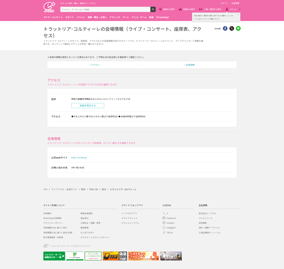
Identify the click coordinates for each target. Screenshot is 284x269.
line (238, 28)
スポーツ (69, 17)
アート (126, 17)
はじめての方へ (87, 232)
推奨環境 (84, 227)
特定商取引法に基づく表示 (55, 227)
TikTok (170, 232)
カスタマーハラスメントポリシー (95, 237)
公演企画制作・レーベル (209, 232)
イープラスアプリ (129, 213)
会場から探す (189, 9)
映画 (151, 17)
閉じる (238, 14)
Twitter (231, 28)
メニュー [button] (234, 9)
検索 (155, 10)
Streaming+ (162, 17)
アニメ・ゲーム (139, 17)
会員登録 (235, 3)
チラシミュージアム (130, 222)
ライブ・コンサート (53, 17)
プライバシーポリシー (53, 222)
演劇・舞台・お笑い (97, 17)
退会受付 (84, 218)
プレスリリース (205, 218)
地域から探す (169, 9)
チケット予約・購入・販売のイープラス (78, 3)
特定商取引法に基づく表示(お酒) (57, 232)
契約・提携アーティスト (209, 227)
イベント (80, 17)
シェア (225, 28)
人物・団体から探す (213, 9)
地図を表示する (88, 105)
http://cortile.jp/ (79, 157)
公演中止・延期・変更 (90, 222)
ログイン (225, 3)
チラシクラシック (129, 218)
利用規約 (47, 213)
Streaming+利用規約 (52, 218)
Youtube (170, 222)
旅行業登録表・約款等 (53, 237)
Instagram (171, 227)
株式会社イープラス (207, 213)
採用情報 (203, 222)
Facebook (171, 218)
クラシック (114, 17)
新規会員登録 (86, 213)
